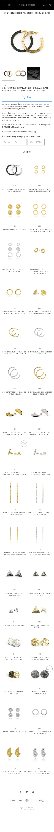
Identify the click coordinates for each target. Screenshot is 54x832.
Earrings (7, 142)
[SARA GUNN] (27, 5)
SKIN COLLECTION (36, 142)
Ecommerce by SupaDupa (29, 808)
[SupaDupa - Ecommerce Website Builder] (21, 809)
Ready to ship (19, 142)
